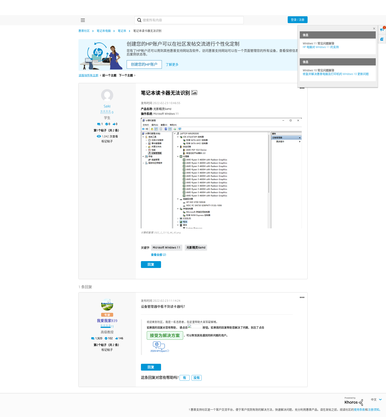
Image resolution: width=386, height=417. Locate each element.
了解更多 (172, 64)
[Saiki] (107, 95)
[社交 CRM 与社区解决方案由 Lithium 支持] (354, 401)
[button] (302, 88)
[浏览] (81, 20)
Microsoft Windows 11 (167, 247)
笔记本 (122, 31)
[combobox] (189, 20)
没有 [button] (196, 378)
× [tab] (374, 28)
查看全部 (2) (158, 255)
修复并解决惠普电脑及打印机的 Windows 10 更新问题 (336, 74)
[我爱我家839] (107, 304)
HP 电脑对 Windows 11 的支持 (321, 47)
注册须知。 (375, 409)
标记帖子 (107, 141)
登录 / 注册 (297, 19)
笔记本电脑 (104, 31)
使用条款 (359, 409)
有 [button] (184, 378)
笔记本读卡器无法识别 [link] (147, 31)
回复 (151, 264)
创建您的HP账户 (144, 64)
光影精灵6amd (196, 247)
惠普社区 (84, 31)
